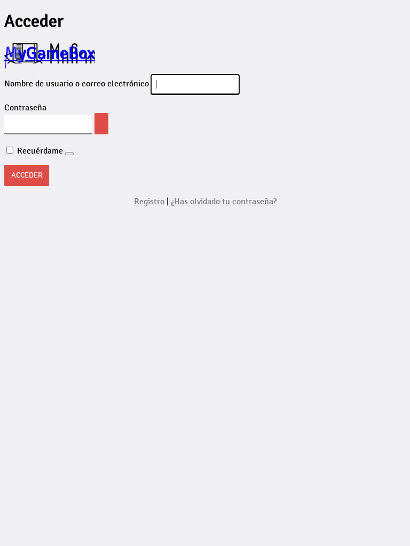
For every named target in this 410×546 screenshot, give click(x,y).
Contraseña (25, 108)
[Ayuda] (69, 153)
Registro (149, 202)
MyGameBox (49, 53)
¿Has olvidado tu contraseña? (224, 202)
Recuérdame (40, 151)
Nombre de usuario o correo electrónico (76, 84)
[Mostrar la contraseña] (101, 123)
